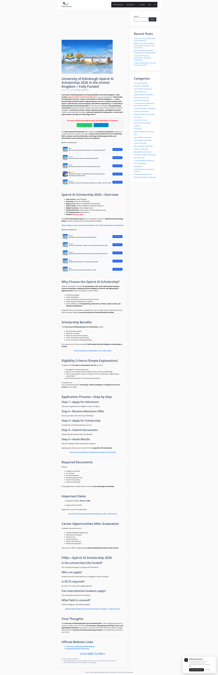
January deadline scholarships (144, 132)
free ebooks (138, 117)
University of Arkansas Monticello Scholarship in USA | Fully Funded (92, 514)
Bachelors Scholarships (141, 100)
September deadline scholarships (145, 177)
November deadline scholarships (145, 155)
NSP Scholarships (118, 4)
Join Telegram (102, 125)
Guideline (142, 4)
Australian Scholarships (141, 97)
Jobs (150, 4)
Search (136, 16)
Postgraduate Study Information (77, 649)
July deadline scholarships (142, 137)
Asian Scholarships (140, 92)
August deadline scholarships (143, 95)
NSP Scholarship (139, 158)
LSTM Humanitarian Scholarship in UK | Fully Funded (92, 351)
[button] (155, 4)
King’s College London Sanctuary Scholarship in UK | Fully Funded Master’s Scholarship (92, 225)
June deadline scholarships (142, 140)
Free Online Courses (140, 120)
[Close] (213, 659)
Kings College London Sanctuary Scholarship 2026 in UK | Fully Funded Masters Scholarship (90, 661)
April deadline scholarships (143, 89)
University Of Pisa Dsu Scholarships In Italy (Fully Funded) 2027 (142, 58)
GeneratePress (129, 672)
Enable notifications (196, 670)
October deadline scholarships (144, 161)
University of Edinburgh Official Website (80, 646)
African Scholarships (140, 83)
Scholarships (130, 4)
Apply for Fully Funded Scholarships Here (82, 97)
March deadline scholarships (143, 146)
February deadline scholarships (144, 114)
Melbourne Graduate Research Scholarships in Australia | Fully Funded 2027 (144, 45)
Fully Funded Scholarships (71, 659)
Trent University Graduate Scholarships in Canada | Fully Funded (93, 452)
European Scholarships (141, 111)
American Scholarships (141, 86)
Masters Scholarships (141, 149)
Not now (207, 670)
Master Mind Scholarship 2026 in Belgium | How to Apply (80, 662)
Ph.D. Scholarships (140, 163)
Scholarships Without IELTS (143, 174)
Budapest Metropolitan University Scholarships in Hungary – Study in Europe (92, 609)
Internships (137, 129)
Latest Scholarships (140, 143)
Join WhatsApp (85, 125)
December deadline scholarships (145, 108)
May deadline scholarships (142, 152)
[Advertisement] (92, 23)
